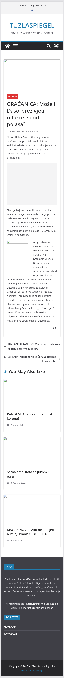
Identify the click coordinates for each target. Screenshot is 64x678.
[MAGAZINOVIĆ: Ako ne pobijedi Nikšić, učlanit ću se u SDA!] (32, 497)
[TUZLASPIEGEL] (7, 46)
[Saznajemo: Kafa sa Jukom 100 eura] (32, 439)
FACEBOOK (10, 627)
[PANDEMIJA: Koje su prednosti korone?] (32, 381)
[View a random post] (56, 46)
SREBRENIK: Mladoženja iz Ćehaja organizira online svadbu (30, 359)
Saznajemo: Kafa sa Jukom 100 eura (30, 474)
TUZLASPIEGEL (32, 25)
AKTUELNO (12, 96)
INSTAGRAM (10, 634)
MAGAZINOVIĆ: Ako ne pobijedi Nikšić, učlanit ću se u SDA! (31, 532)
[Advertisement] (32, 184)
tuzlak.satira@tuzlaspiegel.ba (42, 603)
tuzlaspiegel (15, 131)
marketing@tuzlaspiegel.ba (38, 607)
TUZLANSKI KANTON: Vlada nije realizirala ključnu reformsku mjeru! (34, 346)
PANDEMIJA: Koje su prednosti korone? (30, 416)
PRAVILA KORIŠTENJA (32, 670)
